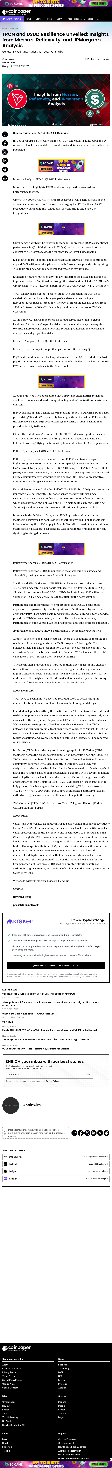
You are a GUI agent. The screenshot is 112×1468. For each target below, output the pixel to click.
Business (62, 1364)
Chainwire (8, 59)
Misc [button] (49, 19)
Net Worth (7, 1421)
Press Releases (74, 19)
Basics (5, 1439)
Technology (64, 1368)
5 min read (8, 62)
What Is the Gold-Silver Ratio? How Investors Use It (29, 1013)
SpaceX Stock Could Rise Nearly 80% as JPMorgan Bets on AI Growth (38, 993)
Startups (62, 1413)
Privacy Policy (52, 1081)
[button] (74, 19)
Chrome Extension (67, 1439)
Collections (89, 19)
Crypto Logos (8, 1402)
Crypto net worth (66, 1443)
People (61, 1406)
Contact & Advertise (11, 1368)
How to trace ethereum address (73, 1458)
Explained (7, 1447)
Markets (13, 1045)
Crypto (13, 1036)
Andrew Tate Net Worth (69, 1451)
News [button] (28, 19)
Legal (61, 1417)
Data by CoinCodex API (13, 1425)
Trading (6, 1451)
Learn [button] (59, 19)
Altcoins (62, 1387)
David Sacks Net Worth (69, 1454)
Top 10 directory (10, 1417)
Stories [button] (39, 19)
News (5, 1026)
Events (5, 1409)
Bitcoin (61, 1380)
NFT (60, 1376)
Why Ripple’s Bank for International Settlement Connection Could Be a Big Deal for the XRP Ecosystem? (50, 1004)
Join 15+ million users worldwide (56, 965)
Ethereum (62, 1384)
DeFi (60, 1372)
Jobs (4, 1413)
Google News (8, 1384)
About (5, 1364)
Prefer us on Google (98, 59)
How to (5, 1443)
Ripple (13, 1026)
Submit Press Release (12, 1380)
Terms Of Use (9, 1376)
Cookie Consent (10, 1387)
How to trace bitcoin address (72, 1447)
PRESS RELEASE (10, 28)
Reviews (6, 1406)
